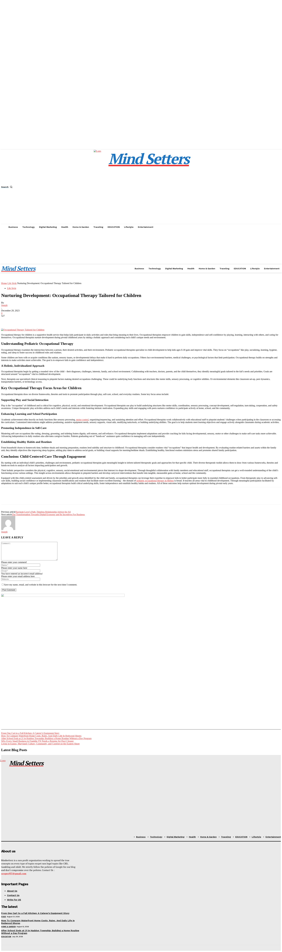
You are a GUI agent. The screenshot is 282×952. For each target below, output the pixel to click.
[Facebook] (6, 320)
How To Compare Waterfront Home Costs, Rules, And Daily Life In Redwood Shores (41, 736)
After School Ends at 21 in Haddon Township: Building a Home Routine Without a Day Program (46, 738)
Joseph (4, 305)
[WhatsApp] (38, 320)
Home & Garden (8, 927)
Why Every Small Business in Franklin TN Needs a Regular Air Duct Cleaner (37, 741)
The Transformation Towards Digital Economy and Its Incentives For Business (48, 514)
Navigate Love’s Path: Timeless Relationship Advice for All (43, 512)
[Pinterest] (27, 320)
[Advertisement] (141, 252)
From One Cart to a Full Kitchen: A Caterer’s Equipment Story (30, 733)
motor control (82, 419)
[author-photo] (8, 529)
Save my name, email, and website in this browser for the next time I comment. (40, 584)
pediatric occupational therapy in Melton (155, 480)
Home (4, 283)
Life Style (12, 283)
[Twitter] (16, 320)
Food (3, 917)
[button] (7, 187)
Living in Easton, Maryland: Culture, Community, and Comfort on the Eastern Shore (40, 743)
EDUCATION (6, 937)
